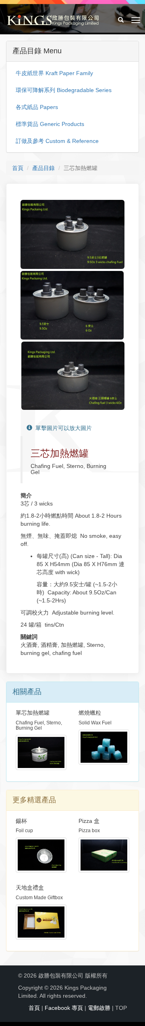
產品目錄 (43, 168)
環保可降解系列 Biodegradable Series (64, 90)
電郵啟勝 (99, 1008)
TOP (121, 1008)
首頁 (17, 168)
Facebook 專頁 (64, 1008)
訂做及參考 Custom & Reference (57, 141)
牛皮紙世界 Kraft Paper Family (54, 73)
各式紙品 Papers (37, 107)
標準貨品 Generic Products (50, 124)
